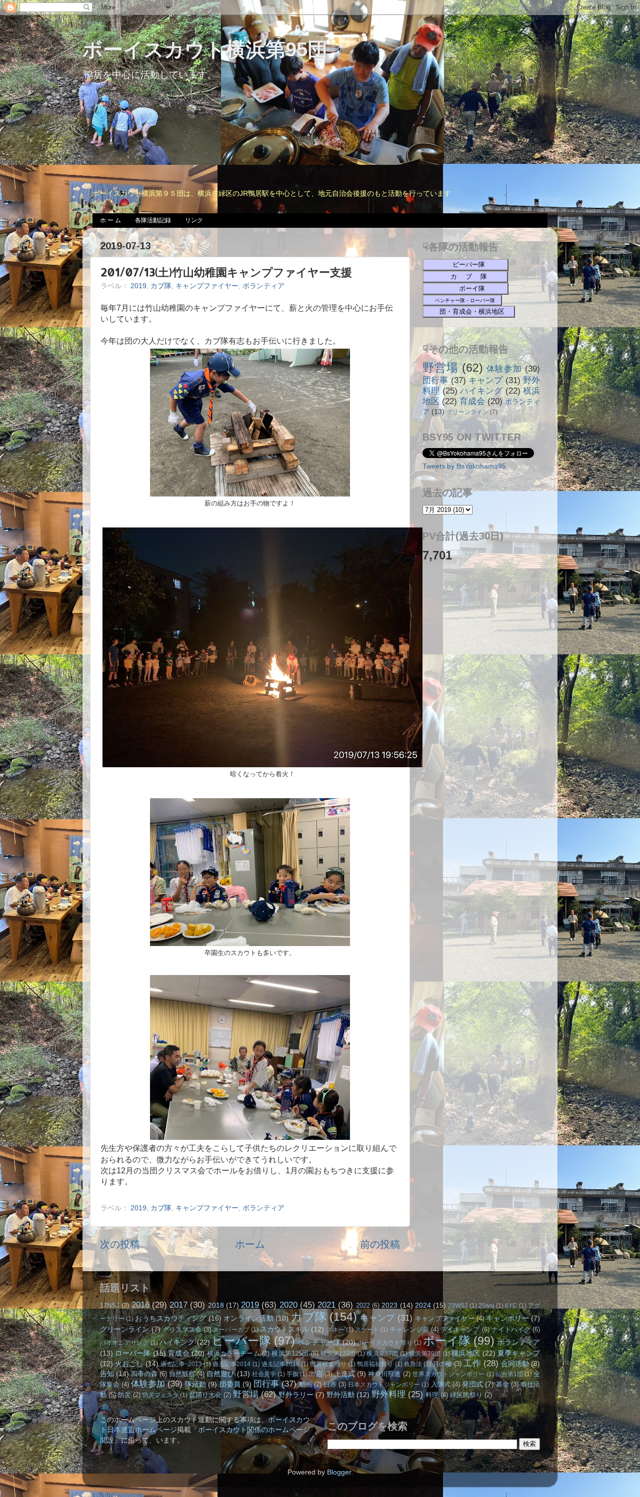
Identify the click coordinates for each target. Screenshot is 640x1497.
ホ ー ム (110, 220)
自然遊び (220, 1374)
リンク (194, 220)
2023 (390, 1305)
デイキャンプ (460, 1329)
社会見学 (264, 1374)
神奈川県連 (384, 1374)
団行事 (435, 380)
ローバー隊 (132, 1353)
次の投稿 (120, 1244)
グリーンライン (467, 412)
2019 (138, 286)
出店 (315, 1374)
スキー (335, 1330)
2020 (289, 1305)
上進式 (344, 1374)
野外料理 (389, 1394)
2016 (141, 1305)
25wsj (486, 1306)
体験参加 (504, 369)
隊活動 (195, 1384)
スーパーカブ (231, 1330)
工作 (472, 1363)
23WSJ (458, 1306)
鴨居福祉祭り (375, 1364)
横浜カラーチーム (233, 1353)
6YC (511, 1306)
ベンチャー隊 (319, 1342)
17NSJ (110, 1305)
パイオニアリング (124, 1343)
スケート (367, 1330)
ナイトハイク (511, 1329)
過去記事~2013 (181, 1364)
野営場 (440, 367)
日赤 (330, 1384)
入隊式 (440, 1384)
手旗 (292, 1374)
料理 (432, 1395)
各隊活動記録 (153, 220)
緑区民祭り (466, 1395)
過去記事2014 (231, 1364)
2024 (423, 1305)
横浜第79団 (424, 1354)
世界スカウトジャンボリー (448, 1374)
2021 (327, 1305)
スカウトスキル (285, 1329)
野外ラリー (296, 1395)
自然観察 (182, 1374)
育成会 (472, 401)
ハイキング (481, 391)
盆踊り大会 (205, 1395)
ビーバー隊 (241, 1340)
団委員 (230, 1384)
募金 (502, 1384)
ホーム (250, 1244)
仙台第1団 (509, 1374)
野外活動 (340, 1395)
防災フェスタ (160, 1395)
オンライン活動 (249, 1318)
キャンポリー (507, 1318)
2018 (216, 1305)
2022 (363, 1305)
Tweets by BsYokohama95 (464, 466)
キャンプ (485, 380)
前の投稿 (380, 1244)
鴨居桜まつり (328, 1364)
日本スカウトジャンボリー (384, 1385)
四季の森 (144, 1374)
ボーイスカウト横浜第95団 (205, 49)
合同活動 (515, 1364)
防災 (124, 1395)
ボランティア (263, 286)
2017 (179, 1305)
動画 (305, 1384)
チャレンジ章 (409, 1329)
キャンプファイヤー (207, 286)
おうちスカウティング (170, 1318)
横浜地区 (466, 1353)
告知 (107, 1374)
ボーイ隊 (446, 1340)
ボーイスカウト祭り (385, 1343)
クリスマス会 (182, 1329)
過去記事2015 (281, 1364)
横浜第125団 (290, 1353)
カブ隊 (161, 286)
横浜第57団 (382, 1354)
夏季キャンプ (519, 1353)
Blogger (339, 1472)
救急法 (413, 1364)
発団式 (472, 1384)
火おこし (129, 1364)
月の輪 (442, 1364)
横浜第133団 (338, 1354)
